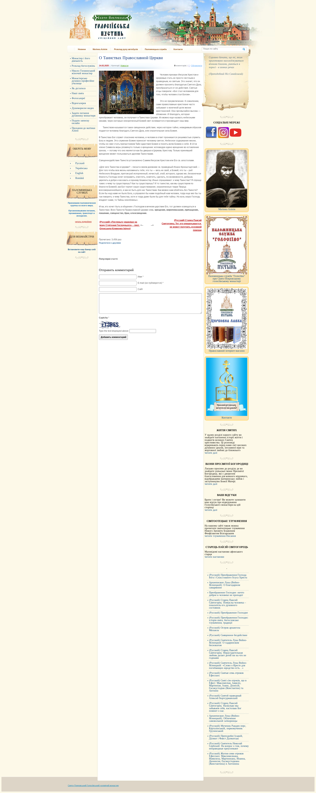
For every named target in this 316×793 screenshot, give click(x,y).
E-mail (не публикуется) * (150, 283)
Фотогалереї (78, 98)
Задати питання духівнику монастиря (83, 114)
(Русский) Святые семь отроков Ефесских (226, 674)
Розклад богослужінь (83, 65)
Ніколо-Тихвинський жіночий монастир (83, 72)
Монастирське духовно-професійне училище (83, 81)
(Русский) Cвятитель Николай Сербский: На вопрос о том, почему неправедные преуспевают (229, 746)
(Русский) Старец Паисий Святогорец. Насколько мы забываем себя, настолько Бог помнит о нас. (225, 707)
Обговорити (196, 65)
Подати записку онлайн (80, 122)
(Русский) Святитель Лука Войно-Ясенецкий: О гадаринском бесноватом (228, 643)
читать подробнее (83, 222)
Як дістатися (78, 88)
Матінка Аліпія (100, 49)
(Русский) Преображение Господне (228, 612)
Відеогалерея (79, 103)
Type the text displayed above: (114, 331)
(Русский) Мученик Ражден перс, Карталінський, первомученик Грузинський (227, 728)
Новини (82, 49)
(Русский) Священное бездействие (228, 635)
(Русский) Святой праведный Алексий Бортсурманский (225, 697)
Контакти (178, 49)
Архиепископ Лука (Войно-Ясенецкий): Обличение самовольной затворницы (224, 718)
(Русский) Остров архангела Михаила (224, 629)
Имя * (141, 276)
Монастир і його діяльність (81, 59)
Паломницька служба (156, 49)
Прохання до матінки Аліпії (83, 129)
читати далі (211, 452)
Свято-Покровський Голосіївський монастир (119, 24)
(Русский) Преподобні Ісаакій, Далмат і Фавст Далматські (226, 737)
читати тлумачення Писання (220, 536)
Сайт (140, 289)
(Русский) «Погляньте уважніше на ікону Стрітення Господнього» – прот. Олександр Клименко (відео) (119, 225)
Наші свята (78, 93)
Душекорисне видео (83, 108)
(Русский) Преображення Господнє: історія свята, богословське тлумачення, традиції (229, 620)
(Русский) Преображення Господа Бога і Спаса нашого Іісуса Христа (228, 576)
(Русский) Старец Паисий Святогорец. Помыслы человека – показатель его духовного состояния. (227, 604)
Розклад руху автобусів (126, 49)
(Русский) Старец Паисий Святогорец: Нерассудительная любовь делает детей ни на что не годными (227, 654)
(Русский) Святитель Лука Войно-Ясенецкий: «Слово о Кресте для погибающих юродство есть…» (228, 665)
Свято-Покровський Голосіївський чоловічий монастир (93, 785)
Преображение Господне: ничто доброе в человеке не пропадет (226, 593)
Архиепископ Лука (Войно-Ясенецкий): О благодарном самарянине (224, 585)
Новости (124, 65)
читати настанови (214, 556)
